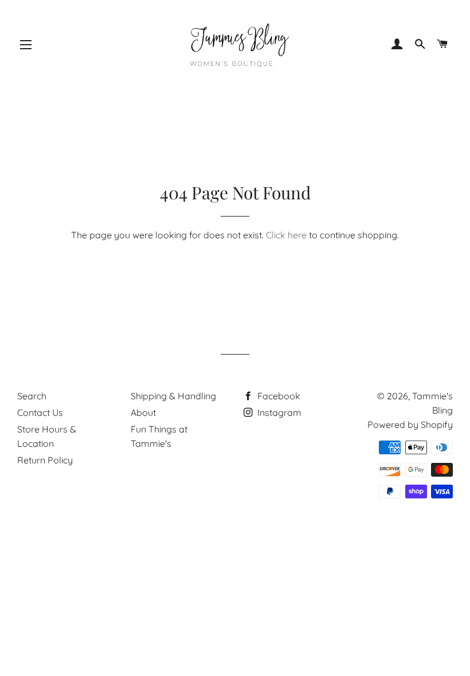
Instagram (278, 412)
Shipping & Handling (173, 396)
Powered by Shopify (410, 424)
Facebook (277, 396)
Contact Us (40, 412)
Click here (286, 235)
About (143, 412)
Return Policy (45, 460)
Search (31, 396)
